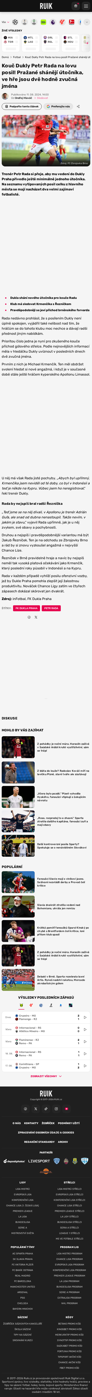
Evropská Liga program (69, 1264)
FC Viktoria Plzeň (22, 1264)
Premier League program (69, 1275)
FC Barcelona (22, 1281)
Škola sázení (23, 1329)
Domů (5, 57)
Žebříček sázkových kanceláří (22, 1323)
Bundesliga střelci (69, 1222)
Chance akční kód (69, 1362)
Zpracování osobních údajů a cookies (46, 1132)
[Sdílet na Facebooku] (29, 617)
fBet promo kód (69, 1368)
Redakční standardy (39, 1141)
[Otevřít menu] (86, 22)
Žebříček (48, 1123)
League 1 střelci (69, 1233)
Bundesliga (22, 1222)
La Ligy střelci (69, 1216)
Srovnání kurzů (23, 1340)
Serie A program (69, 1292)
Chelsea (22, 1303)
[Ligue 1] (50, 1005)
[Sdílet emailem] (42, 617)
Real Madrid (22, 1275)
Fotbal (17, 57)
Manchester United (22, 1286)
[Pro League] (70, 1005)
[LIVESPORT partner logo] (39, 1161)
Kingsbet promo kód (69, 1329)
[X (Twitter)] (35, 1109)
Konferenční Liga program (69, 1270)
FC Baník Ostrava (22, 1270)
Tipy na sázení (22, 1334)
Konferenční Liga (22, 1200)
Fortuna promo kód (69, 1351)
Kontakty (31, 1123)
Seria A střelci (69, 1227)
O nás (17, 1123)
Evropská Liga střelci (69, 1194)
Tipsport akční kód (69, 1357)
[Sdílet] (78, 106)
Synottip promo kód (69, 1340)
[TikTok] (46, 1109)
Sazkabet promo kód (69, 1346)
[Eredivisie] (41, 1005)
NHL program (69, 1303)
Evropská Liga (22, 1194)
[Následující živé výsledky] (85, 43)
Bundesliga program (69, 1286)
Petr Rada (51, 608)
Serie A (22, 1227)
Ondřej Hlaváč (21, 97)
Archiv (63, 1141)
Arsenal (22, 1292)
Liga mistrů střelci (70, 1189)
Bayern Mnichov (23, 1309)
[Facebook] (25, 1109)
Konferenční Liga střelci (69, 1200)
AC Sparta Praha (22, 1253)
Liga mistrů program (69, 1253)
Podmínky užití (69, 1123)
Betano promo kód (69, 1323)
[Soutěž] (75, 6)
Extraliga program (69, 1297)
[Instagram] (56, 1109)
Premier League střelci (69, 1211)
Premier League (23, 1211)
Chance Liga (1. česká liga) (22, 1205)
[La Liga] (31, 1005)
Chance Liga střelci (69, 1205)
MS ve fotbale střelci (69, 1238)
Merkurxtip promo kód (69, 1334)
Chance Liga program (69, 1259)
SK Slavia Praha (23, 1259)
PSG (22, 1297)
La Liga (22, 1216)
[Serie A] (60, 1005)
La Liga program (69, 1281)
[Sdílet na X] (36, 617)
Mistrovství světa (22, 1233)
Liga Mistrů (23, 1189)
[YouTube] (66, 1109)
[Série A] (21, 1005)
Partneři (46, 1152)
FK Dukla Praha (26, 608)
